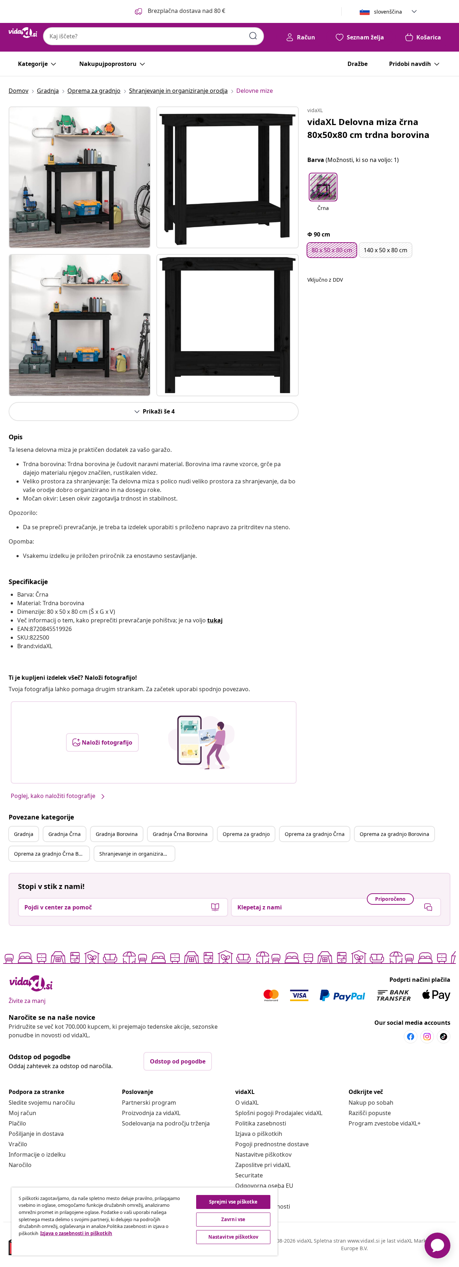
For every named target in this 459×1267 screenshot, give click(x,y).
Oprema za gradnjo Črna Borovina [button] (51, 853)
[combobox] (153, 36)
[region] (144, 1221)
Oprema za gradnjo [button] (246, 834)
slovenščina (388, 11)
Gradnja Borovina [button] (117, 834)
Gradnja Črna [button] (64, 834)
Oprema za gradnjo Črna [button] (315, 834)
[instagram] (427, 1036)
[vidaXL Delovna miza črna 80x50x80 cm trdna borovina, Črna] (79, 177)
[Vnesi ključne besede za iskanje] (253, 36)
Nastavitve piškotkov (263, 1154)
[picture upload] (201, 742)
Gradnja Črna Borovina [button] (180, 834)
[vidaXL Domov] (23, 32)
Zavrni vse (233, 1219)
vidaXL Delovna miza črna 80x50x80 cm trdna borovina (368, 128)
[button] (179, 11)
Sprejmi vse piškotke (233, 1202)
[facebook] (410, 1036)
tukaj (215, 620)
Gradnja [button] (23, 834)
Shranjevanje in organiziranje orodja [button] (137, 853)
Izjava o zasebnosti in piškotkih (76, 1233)
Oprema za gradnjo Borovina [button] (394, 834)
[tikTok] (443, 1036)
